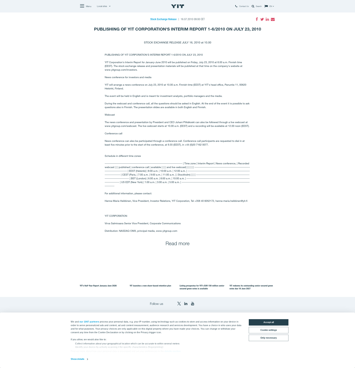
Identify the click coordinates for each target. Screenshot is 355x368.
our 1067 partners (89, 322)
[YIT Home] (177, 6)
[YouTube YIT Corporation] (192, 303)
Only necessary (268, 338)
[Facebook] (257, 19)
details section (172, 351)
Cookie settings (268, 330)
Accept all (268, 322)
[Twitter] (262, 19)
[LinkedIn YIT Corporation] (186, 303)
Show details (77, 359)
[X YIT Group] (179, 303)
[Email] (272, 19)
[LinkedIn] (267, 19)
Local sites (102, 6)
